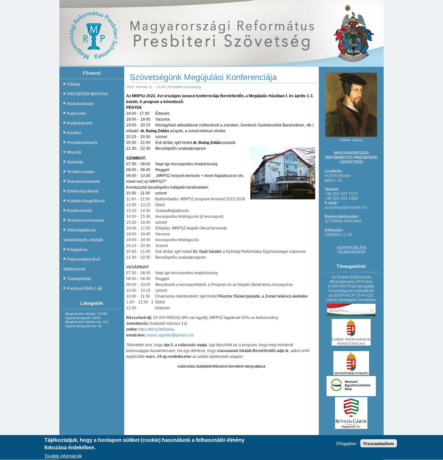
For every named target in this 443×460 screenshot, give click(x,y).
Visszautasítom (378, 443)
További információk (63, 456)
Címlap (73, 84)
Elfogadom (346, 443)
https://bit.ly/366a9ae (156, 329)
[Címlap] (162, 33)
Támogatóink (79, 279)
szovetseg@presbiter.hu (346, 207)
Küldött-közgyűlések (86, 201)
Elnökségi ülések (83, 191)
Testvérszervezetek (85, 220)
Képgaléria (77, 249)
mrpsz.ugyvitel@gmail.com (170, 335)
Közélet (74, 133)
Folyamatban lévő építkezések (81, 264)
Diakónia (75, 162)
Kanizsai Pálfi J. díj (84, 288)
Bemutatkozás (80, 103)
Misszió (74, 152)
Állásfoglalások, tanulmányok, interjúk (83, 235)
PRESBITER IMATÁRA (87, 94)
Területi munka (80, 172)
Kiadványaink (79, 123)
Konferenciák (79, 210)
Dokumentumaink (83, 181)
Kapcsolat (76, 113)
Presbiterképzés (82, 142)
